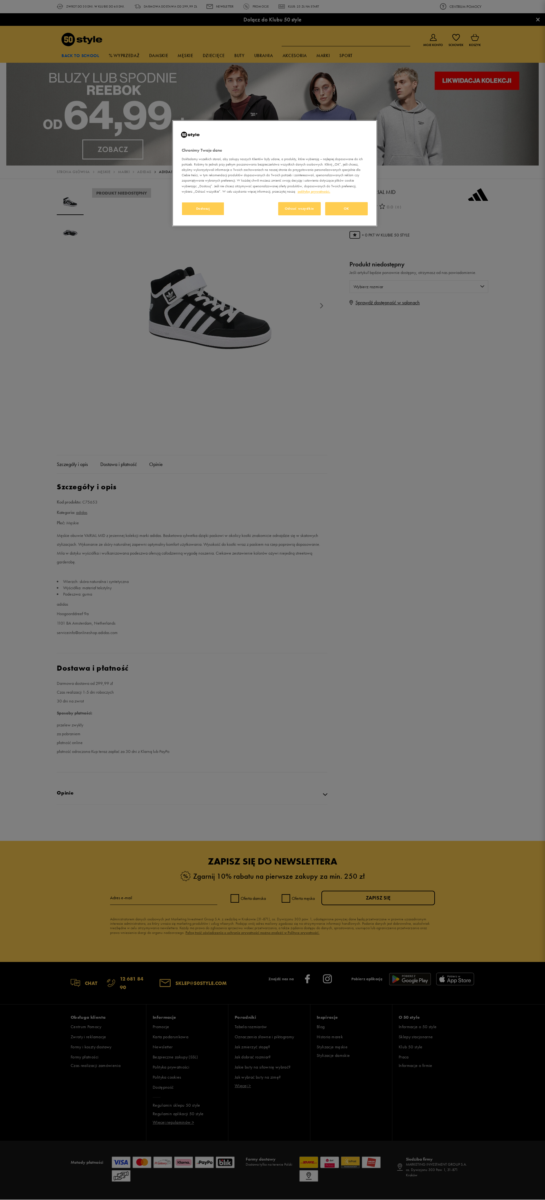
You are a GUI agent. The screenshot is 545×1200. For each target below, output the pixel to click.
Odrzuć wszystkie (299, 208)
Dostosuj (203, 208)
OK (346, 208)
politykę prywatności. (314, 191)
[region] (274, 173)
